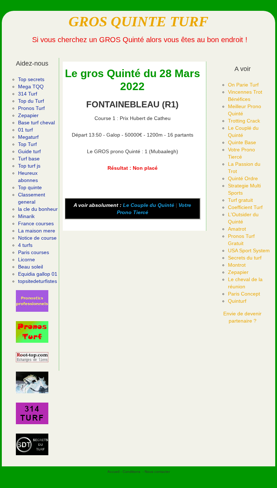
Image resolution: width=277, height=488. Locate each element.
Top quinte (30, 187)
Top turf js (29, 166)
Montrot (237, 265)
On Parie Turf (243, 85)
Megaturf (28, 137)
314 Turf (27, 94)
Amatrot (237, 229)
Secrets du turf (244, 258)
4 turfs (25, 245)
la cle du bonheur (38, 209)
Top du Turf (31, 101)
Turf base (29, 158)
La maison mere (36, 231)
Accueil (113, 472)
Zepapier (28, 115)
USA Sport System (249, 250)
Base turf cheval (36, 122)
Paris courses (33, 252)
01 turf (25, 130)
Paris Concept (244, 294)
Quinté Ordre (243, 178)
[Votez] (32, 301)
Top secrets (31, 79)
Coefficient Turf (245, 207)
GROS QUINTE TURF (138, 21)
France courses (36, 223)
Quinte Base (242, 142)
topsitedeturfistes (37, 281)
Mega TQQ (31, 86)
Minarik (26, 216)
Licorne (26, 259)
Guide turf (29, 151)
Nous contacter (157, 472)
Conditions (131, 472)
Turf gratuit (240, 200)
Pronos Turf (31, 108)
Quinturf (237, 301)
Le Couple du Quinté (148, 205)
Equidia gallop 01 (37, 274)
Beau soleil (30, 267)
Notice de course (37, 238)
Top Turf (27, 144)
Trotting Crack (244, 121)
